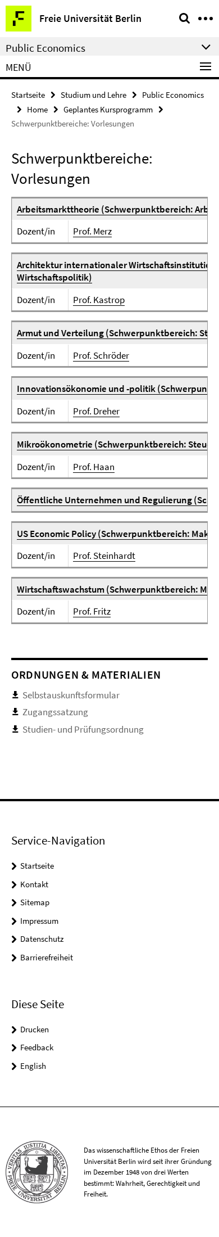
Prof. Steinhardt (104, 555)
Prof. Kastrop (99, 300)
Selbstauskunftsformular (71, 695)
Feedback (36, 1047)
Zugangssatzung (55, 712)
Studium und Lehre (93, 94)
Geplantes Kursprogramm (108, 109)
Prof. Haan (94, 467)
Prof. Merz (92, 231)
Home (37, 109)
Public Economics (173, 94)
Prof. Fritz (92, 611)
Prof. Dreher (96, 411)
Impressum (39, 920)
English (33, 1065)
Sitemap (34, 902)
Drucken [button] (34, 1029)
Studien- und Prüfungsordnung (83, 729)
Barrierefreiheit (46, 957)
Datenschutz (41, 938)
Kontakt (34, 884)
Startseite (28, 94)
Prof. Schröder (101, 355)
